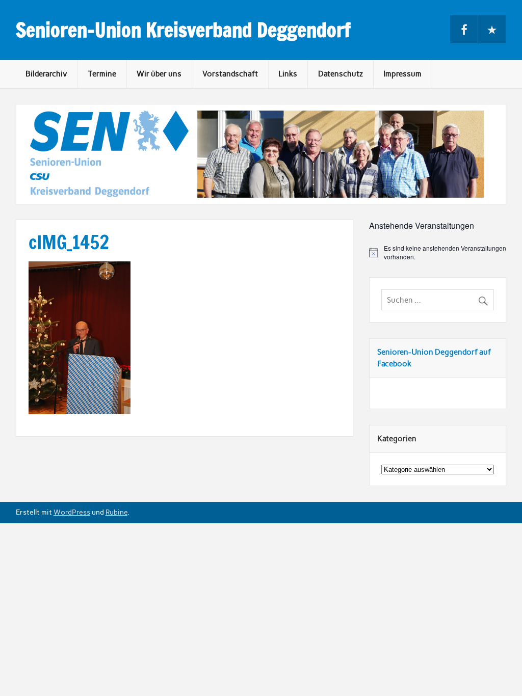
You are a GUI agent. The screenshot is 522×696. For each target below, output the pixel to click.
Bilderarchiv (46, 73)
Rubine (116, 512)
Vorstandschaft (230, 73)
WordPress (72, 512)
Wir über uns (159, 73)
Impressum (402, 73)
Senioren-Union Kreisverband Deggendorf (183, 30)
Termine (102, 73)
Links (287, 73)
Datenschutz (340, 73)
